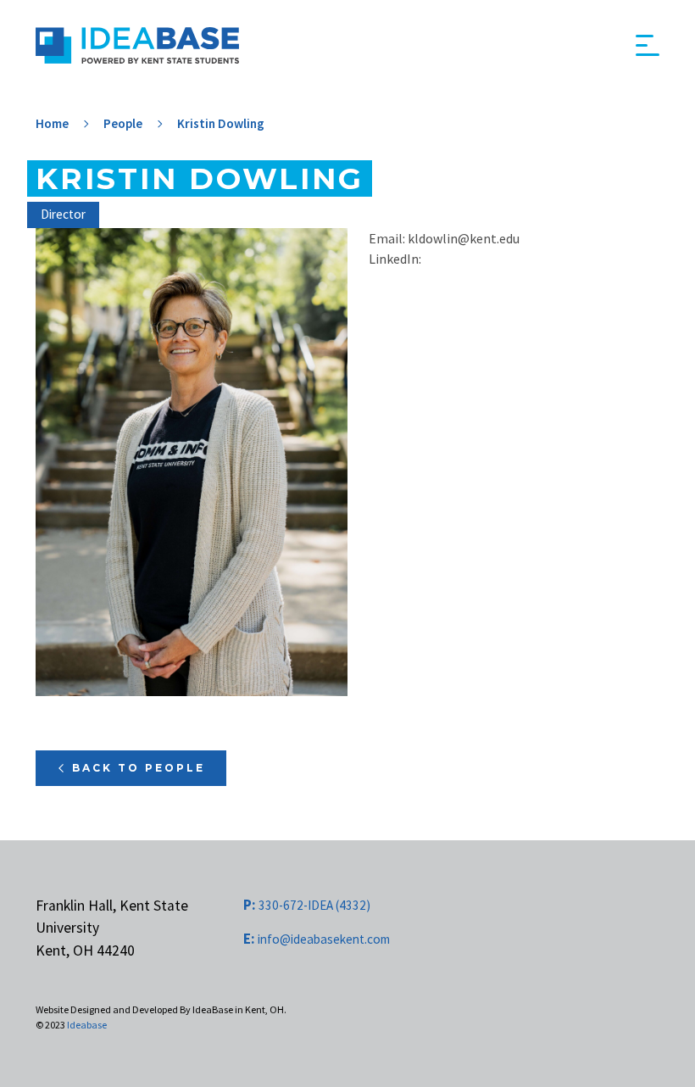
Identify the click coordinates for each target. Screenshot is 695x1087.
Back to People (138, 767)
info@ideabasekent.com (316, 939)
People (122, 123)
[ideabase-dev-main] (137, 45)
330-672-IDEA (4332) (306, 905)
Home (52, 123)
